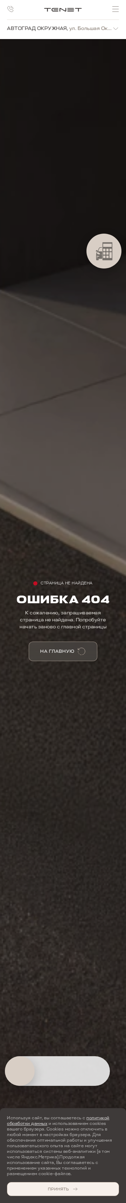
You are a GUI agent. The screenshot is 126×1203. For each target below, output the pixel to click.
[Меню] (115, 9)
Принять (58, 1189)
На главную (57, 651)
